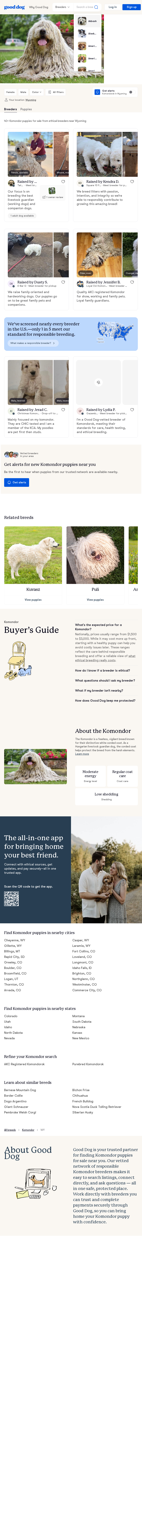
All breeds (10, 1130)
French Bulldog (82, 1101)
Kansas (77, 1032)
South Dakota (81, 1021)
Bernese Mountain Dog (20, 1090)
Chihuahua (80, 1095)
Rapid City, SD (14, 957)
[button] (30, 154)
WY (43, 1130)
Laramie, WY (81, 946)
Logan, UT (11, 979)
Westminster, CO (84, 984)
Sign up (131, 7)
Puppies (26, 109)
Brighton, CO (81, 973)
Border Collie (13, 1095)
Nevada (9, 1038)
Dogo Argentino (15, 1101)
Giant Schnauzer (16, 1107)
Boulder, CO (12, 968)
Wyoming (30, 100)
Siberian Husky (82, 1112)
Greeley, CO (13, 962)
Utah (7, 1021)
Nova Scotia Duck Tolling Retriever (96, 1107)
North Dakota (13, 1032)
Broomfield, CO (15, 973)
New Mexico (80, 1038)
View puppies (33, 599)
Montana (78, 1016)
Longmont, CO (82, 962)
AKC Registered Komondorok (24, 1064)
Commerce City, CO (87, 990)
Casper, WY (80, 940)
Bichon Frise (81, 1090)
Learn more (82, 754)
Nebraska (78, 1027)
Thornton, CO (14, 984)
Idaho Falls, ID (82, 968)
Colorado (10, 1016)
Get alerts (19, 482)
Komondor (28, 1130)
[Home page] (14, 7)
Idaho (8, 1027)
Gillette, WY (13, 946)
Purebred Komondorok (88, 1064)
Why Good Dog (38, 7)
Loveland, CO (82, 957)
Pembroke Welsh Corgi (20, 1112)
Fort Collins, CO (83, 951)
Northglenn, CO (83, 979)
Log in (113, 7)
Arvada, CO (12, 990)
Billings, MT (12, 951)
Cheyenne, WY (14, 940)
